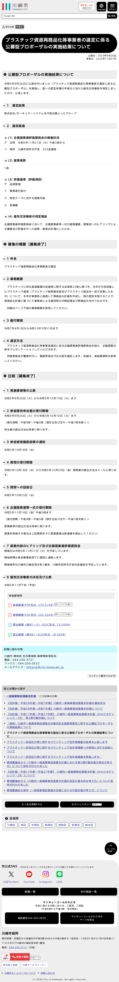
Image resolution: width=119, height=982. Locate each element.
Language (101, 9)
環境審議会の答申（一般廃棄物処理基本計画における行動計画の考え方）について (57, 790)
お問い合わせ (47, 973)
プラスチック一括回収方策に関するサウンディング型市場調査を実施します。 (54, 757)
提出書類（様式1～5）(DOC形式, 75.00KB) (42, 624)
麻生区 (89, 825)
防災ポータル (87, 6)
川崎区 (11, 825)
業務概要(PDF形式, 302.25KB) (42, 615)
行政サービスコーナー (35, 965)
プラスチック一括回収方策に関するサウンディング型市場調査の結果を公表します (57, 742)
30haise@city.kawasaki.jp (45, 667)
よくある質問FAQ (32, 804)
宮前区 (62, 825)
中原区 (35, 825)
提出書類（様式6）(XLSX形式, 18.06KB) (39, 634)
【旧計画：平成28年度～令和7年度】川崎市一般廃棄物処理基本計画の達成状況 (56, 703)
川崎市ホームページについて (20, 973)
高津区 (49, 825)
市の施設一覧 (89, 891)
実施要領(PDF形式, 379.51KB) (42, 605)
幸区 (23, 825)
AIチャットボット (86, 804)
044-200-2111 (18, 947)
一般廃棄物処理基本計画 (21, 696)
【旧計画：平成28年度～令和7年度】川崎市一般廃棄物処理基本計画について (55, 708)
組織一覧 (30, 891)
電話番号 (32, 918)
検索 (113, 16)
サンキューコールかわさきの (87, 918)
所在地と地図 (10, 965)
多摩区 (76, 825)
